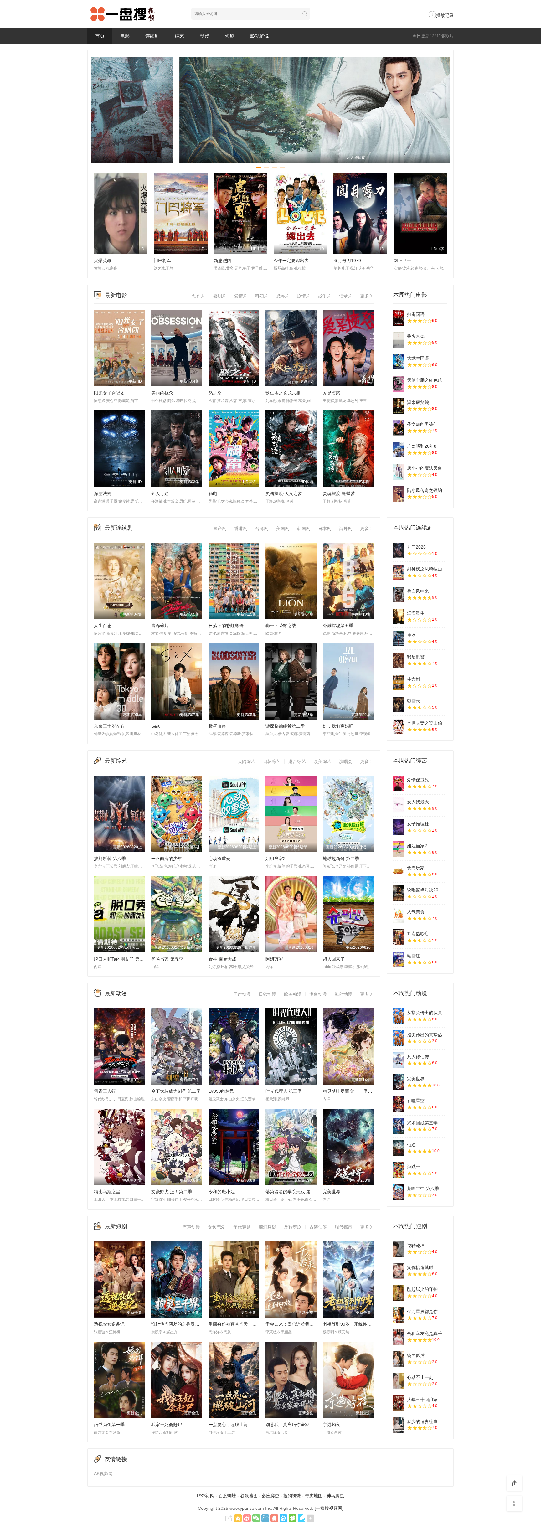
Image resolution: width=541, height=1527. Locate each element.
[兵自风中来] (398, 594)
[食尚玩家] (398, 871)
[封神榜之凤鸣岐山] (398, 572)
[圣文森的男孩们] (398, 428)
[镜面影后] (398, 1359)
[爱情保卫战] (398, 783)
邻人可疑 (160, 493)
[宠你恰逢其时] (398, 1271)
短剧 (229, 36)
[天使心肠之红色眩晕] (398, 383)
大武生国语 (418, 358)
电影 (125, 36)
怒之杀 (215, 392)
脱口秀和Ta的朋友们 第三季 (121, 959)
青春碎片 (160, 625)
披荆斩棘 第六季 (110, 858)
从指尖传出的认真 (424, 1012)
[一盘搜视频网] (329, 1508)
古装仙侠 (318, 1227)
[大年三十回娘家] (398, 1403)
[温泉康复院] (398, 406)
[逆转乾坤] (398, 1249)
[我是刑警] (398, 660)
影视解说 (259, 36)
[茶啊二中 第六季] (398, 1192)
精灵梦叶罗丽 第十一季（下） (352, 1091)
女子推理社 (418, 823)
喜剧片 (219, 295)
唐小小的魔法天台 (424, 468)
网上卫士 (402, 260)
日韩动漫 (267, 994)
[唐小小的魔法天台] (398, 471)
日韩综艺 (272, 761)
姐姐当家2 (275, 858)
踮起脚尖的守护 (422, 1289)
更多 (364, 295)
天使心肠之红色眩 (424, 380)
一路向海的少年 (166, 858)
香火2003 (416, 336)
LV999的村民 (221, 1091)
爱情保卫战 (418, 779)
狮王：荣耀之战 (280, 625)
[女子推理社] (398, 827)
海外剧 (345, 528)
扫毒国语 (416, 314)
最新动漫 (116, 993)
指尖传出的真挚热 (424, 1034)
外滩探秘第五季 (338, 625)
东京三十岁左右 (109, 726)
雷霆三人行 (105, 1091)
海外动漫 (343, 994)
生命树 (413, 679)
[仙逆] (398, 1148)
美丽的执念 (162, 392)
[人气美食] (398, 915)
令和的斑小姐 (222, 1191)
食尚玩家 (416, 867)
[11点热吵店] (398, 937)
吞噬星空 (416, 1100)
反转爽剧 (292, 1227)
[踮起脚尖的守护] (398, 1293)
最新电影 (116, 295)
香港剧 (240, 528)
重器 (411, 634)
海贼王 (413, 1166)
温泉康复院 (418, 402)
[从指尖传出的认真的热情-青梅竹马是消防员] (398, 1016)
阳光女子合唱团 (109, 392)
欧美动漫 (292, 994)
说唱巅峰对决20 (422, 889)
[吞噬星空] (398, 1104)
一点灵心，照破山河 (228, 1424)
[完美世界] (398, 1082)
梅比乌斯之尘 (107, 1191)
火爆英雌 (102, 260)
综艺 (179, 36)
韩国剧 (303, 528)
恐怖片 (282, 295)
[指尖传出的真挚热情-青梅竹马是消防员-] (398, 1038)
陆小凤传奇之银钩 (424, 490)
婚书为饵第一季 (109, 1424)
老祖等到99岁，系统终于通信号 (354, 1324)
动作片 (198, 295)
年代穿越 (242, 1227)
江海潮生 (416, 613)
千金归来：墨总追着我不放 (291, 1324)
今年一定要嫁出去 (291, 260)
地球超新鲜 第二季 (341, 858)
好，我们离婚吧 (338, 726)
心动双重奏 (219, 858)
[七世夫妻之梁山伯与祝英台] (398, 726)
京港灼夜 (331, 1424)
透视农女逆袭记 (109, 1324)
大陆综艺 (246, 761)
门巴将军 (162, 260)
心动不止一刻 (420, 1377)
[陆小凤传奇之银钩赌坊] (398, 494)
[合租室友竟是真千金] (398, 1337)
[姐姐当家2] (398, 849)
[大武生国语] (398, 361)
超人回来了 (334, 959)
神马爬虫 (335, 1495)
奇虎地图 (313, 1495)
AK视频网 (103, 1473)
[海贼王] (398, 1170)
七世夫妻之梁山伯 (424, 722)
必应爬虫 (270, 1495)
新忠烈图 (222, 260)
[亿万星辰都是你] (398, 1315)
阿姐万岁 (274, 959)
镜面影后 (416, 1355)
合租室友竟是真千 (424, 1333)
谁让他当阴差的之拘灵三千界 (179, 1324)
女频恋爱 (216, 1227)
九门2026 (416, 546)
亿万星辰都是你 (422, 1311)
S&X (155, 726)
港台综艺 (297, 761)
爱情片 (240, 295)
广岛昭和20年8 (421, 446)
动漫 (204, 36)
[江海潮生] (398, 616)
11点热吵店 (418, 933)
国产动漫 (242, 994)
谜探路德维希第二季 (285, 726)
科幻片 (261, 295)
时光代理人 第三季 (283, 1091)
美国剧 (282, 528)
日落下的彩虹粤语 (226, 625)
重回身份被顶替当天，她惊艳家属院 (244, 1324)
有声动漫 (191, 1227)
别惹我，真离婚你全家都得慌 (293, 1424)
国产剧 (219, 528)
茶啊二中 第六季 (423, 1188)
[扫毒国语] (398, 318)
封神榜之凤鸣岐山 (424, 568)
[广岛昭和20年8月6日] (398, 449)
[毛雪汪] (398, 959)
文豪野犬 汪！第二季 (171, 1191)
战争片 (324, 295)
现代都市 (343, 1227)
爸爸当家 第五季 (167, 959)
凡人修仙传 (418, 1056)
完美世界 (331, 1191)
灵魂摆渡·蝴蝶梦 (339, 493)
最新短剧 (116, 1226)
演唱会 (345, 761)
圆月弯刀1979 (347, 260)
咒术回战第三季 (422, 1122)
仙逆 (411, 1144)
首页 (100, 36)
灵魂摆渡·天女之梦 (283, 493)
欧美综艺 (322, 761)
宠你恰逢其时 (420, 1267)
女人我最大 (418, 801)
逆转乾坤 (416, 1245)
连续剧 (152, 36)
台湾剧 (261, 528)
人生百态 (102, 625)
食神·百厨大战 (222, 959)
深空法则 (102, 493)
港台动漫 (318, 994)
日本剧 (324, 528)
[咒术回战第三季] (398, 1126)
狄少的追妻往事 (422, 1421)
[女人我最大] (398, 805)
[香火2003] (398, 340)
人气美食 (416, 911)
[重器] (398, 638)
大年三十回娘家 (422, 1399)
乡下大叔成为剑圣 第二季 (176, 1091)
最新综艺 (116, 761)
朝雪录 (413, 701)
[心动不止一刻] (398, 1381)
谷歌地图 (249, 1495)
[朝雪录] (398, 704)
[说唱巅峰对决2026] (398, 893)
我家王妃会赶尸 (166, 1424)
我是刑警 (416, 656)
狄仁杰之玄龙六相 (283, 392)
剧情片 (303, 295)
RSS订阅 (205, 1495)
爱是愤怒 (331, 392)
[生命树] (398, 682)
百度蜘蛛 (227, 1495)
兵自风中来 (418, 591)
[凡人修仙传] (398, 1060)
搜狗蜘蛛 (292, 1495)
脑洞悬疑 (267, 1227)
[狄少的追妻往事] (398, 1425)
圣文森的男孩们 (422, 424)
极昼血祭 (217, 726)
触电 (213, 493)
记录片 (345, 295)
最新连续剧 (119, 528)
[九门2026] (398, 550)
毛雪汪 (413, 955)
